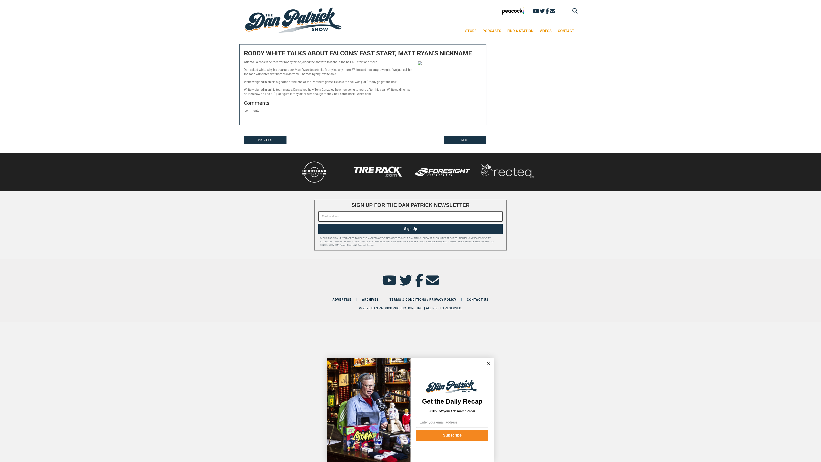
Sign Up (410, 229)
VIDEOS (546, 31)
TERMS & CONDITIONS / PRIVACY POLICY (422, 299)
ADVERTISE (341, 299)
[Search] (574, 10)
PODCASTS (492, 31)
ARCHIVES (370, 299)
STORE (470, 31)
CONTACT (566, 31)
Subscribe (452, 435)
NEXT (465, 140)
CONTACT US (478, 299)
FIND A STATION (520, 31)
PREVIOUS (265, 140)
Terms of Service (365, 245)
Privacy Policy (346, 245)
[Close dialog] (488, 363)
